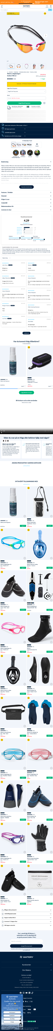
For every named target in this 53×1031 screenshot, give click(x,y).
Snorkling (12, 1018)
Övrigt (12, 1021)
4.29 (26, 220)
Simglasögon (16, 71)
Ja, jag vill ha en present (26, 946)
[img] (5, 263)
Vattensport (12, 1012)
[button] (7, 35)
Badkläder (12, 1015)
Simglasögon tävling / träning (24, 71)
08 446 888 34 (27, 977)
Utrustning (11, 71)
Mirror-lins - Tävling (33, 71)
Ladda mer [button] (26, 333)
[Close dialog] (22, 995)
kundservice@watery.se (28, 980)
